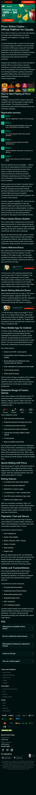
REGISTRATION (28, 2)
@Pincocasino (5, 744)
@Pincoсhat (4, 739)
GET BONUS (8, 20)
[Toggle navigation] (2, 2)
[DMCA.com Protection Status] (6, 730)
